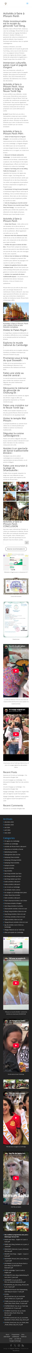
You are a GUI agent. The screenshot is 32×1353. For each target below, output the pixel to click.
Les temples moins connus (12, 890)
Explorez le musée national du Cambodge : (15, 345)
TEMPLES (23, 1336)
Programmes (15, 1334)
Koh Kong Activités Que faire (12, 873)
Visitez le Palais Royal (14, 330)
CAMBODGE (15, 1336)
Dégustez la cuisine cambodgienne (13, 434)
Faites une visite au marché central (13, 374)
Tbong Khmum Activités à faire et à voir (16, 922)
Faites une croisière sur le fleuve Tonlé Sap (15, 406)
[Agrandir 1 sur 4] (13, 1214)
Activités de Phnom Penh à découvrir (15, 846)
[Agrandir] (26, 556)
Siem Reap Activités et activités (13, 906)
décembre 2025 (9, 822)
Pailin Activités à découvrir (12, 898)
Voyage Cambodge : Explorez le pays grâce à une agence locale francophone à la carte (15, 798)
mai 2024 (7, 827)
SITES (10, 1339)
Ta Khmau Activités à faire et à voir (14, 917)
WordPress (16, 1350)
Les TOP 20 (17, 1339)
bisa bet (5, 808)
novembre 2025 (9, 825)
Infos (22, 1334)
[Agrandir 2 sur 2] (26, 1082)
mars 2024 (7, 833)
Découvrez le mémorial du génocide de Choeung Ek (15, 390)
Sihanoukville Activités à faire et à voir (15, 908)
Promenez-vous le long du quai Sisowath (15, 359)
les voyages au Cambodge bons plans (15, 892)
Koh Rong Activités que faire (12, 876)
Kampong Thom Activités (11, 863)
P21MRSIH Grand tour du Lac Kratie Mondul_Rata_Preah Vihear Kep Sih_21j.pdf (15, 1313)
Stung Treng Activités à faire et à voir (15, 911)
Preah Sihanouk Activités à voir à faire (15, 900)
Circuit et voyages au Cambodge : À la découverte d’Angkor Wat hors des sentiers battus (16, 782)
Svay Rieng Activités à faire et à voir (15, 914)
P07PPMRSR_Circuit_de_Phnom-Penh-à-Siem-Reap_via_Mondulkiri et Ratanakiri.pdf (16, 1266)
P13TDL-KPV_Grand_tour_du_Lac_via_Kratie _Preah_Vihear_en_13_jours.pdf (14, 1296)
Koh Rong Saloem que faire (12, 879)
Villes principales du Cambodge (13, 932)
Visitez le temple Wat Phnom (14, 419)
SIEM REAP (7, 1336)
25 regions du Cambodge (11, 841)
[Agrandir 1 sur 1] (26, 939)
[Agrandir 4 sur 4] (26, 1224)
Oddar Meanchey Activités (12, 895)
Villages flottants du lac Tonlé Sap (14, 930)
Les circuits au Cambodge (12, 887)
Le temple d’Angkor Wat (18, 808)
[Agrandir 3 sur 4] (13, 1224)
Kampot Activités (9, 865)
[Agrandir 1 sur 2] (13, 1082)
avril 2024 (7, 830)
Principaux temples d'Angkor (13, 903)
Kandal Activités (9, 868)
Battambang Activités (10, 852)
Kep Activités (8, 871)
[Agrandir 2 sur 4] (26, 1214)
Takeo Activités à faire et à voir (13, 919)
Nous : (8, 1334)
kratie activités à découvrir (12, 881)
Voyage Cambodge (15, 1341)
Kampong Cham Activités (11, 857)
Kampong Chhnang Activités (12, 860)
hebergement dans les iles (12, 854)
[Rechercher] (27, 542)
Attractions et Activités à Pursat (13, 849)
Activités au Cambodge (11, 844)
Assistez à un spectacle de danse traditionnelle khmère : (15, 450)
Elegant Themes (14, 1348)
